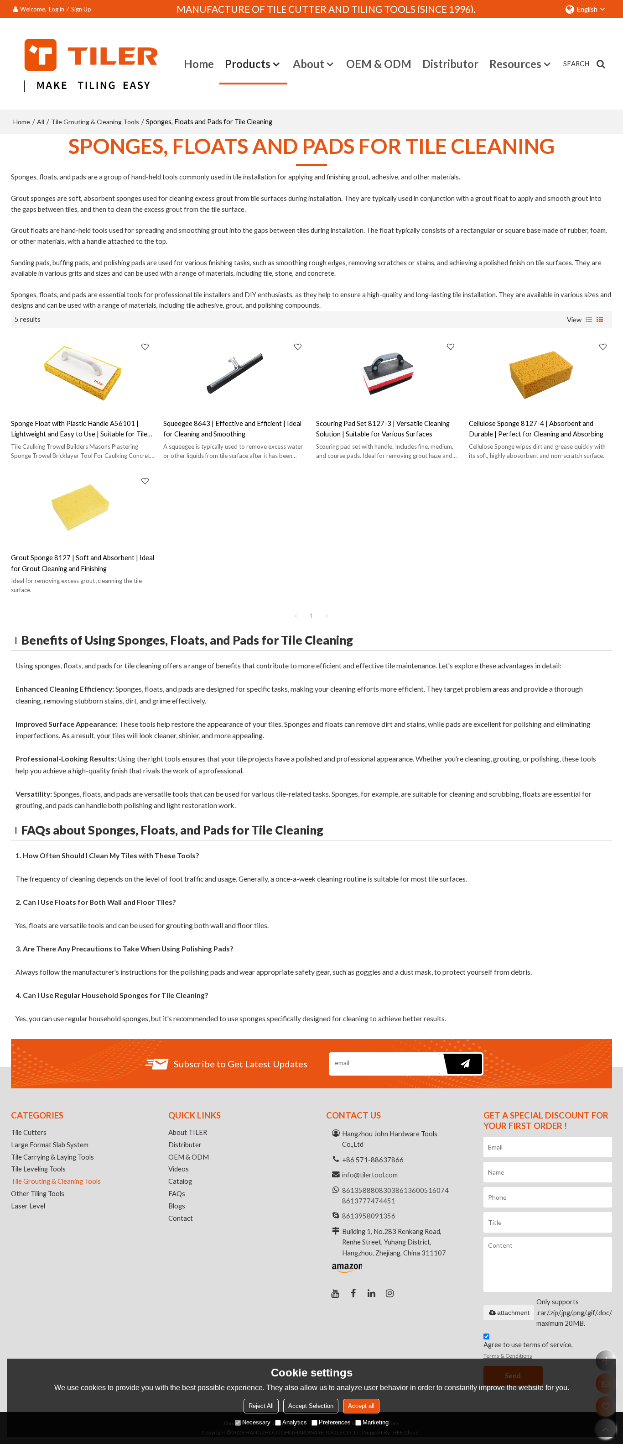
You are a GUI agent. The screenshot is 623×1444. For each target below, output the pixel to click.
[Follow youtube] (335, 1293)
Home (199, 63)
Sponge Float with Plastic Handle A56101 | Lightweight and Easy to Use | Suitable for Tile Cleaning (79, 429)
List (588, 319)
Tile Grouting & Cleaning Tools (95, 122)
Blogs (176, 1206)
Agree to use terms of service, (528, 1349)
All (40, 122)
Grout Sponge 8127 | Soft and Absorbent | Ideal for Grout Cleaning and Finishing (82, 562)
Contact (180, 1218)
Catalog (180, 1181)
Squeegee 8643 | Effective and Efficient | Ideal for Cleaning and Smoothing (232, 428)
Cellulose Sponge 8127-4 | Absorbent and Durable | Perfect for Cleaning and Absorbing (536, 428)
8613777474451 (368, 1201)
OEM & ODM (378, 63)
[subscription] (460, 1064)
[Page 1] (296, 616)
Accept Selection (310, 1405)
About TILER (187, 1132)
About (308, 63)
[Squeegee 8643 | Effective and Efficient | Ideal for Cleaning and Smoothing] (235, 373)
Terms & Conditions (507, 1355)
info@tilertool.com (370, 1175)
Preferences (335, 1422)
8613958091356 (368, 1216)
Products (247, 63)
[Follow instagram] (390, 1293)
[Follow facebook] (353, 1293)
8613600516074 (422, 1190)
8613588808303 (368, 1190)
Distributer (185, 1144)
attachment (513, 1312)
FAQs (176, 1193)
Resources (515, 63)
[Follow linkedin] (372, 1293)
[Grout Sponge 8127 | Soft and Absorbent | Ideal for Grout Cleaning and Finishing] (83, 507)
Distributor (450, 63)
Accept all (361, 1405)
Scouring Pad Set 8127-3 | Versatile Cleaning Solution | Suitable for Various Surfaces (383, 428)
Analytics (294, 1422)
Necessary (256, 1422)
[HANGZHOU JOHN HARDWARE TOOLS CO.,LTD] (86, 64)
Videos (178, 1169)
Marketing (376, 1422)
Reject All (261, 1405)
